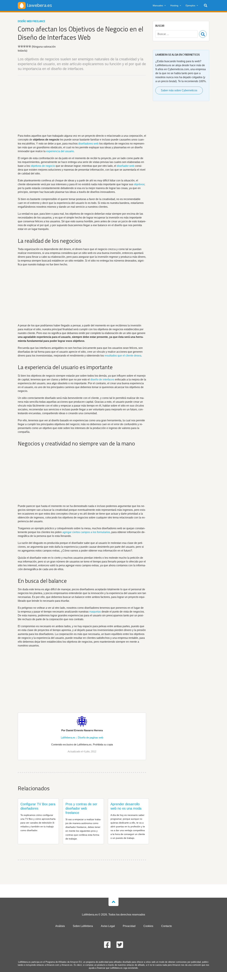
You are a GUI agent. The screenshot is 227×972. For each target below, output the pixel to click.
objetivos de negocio (43, 165)
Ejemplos (190, 5)
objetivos (139, 184)
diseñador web (125, 165)
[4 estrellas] (27, 46)
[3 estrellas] (24, 46)
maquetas (95, 611)
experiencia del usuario (60, 151)
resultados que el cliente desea (123, 355)
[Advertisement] (82, 105)
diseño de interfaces (102, 379)
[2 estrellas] (21, 46)
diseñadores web (88, 143)
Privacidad (129, 926)
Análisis (60, 926)
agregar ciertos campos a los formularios (86, 532)
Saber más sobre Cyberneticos (179, 90)
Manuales (158, 5)
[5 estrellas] (29, 46)
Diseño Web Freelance (31, 21)
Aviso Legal (108, 926)
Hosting (174, 5)
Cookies (148, 926)
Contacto (166, 926)
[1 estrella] (19, 46)
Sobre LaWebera (83, 926)
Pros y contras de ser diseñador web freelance (81, 808)
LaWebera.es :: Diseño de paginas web (82, 737)
